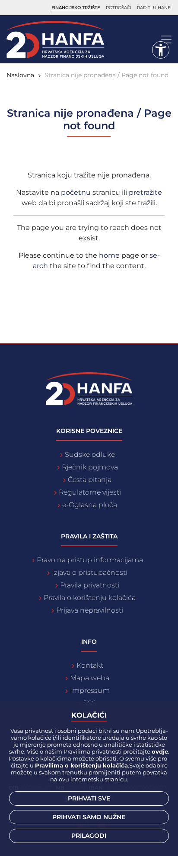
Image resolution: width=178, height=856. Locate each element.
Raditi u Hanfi (154, 7)
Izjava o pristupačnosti (89, 572)
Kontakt (89, 665)
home (109, 255)
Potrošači (118, 7)
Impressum (90, 690)
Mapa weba (89, 678)
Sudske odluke (90, 454)
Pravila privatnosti (89, 585)
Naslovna (20, 75)
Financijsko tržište (75, 7)
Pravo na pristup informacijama (90, 560)
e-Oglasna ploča (89, 505)
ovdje (160, 751)
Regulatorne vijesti (90, 492)
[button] (160, 50)
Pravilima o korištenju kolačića (81, 765)
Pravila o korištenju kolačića (90, 598)
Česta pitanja (89, 480)
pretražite (145, 192)
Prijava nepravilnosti (89, 610)
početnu (76, 192)
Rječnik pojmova (90, 467)
